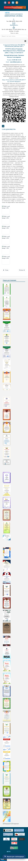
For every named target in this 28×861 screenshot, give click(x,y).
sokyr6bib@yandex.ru (16, 62)
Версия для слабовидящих (15, 856)
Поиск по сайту (14, 33)
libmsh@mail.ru (14, 25)
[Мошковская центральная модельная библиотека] (5, 2)
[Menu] (25, 41)
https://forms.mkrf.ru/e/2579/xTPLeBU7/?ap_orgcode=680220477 (14, 80)
